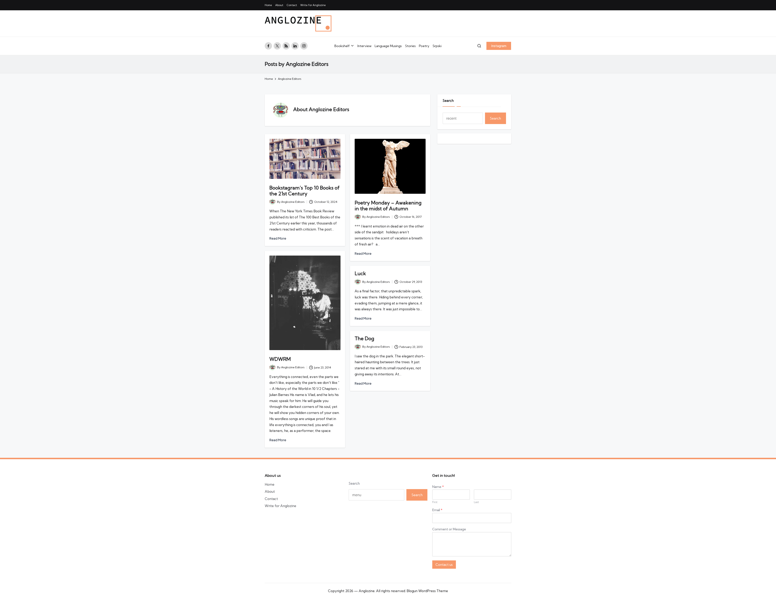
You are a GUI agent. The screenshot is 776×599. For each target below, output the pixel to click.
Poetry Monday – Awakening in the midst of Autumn (388, 206)
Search (448, 100)
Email (437, 510)
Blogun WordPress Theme (427, 591)
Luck (360, 273)
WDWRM (280, 359)
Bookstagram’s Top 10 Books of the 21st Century (304, 191)
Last (476, 502)
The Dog (364, 338)
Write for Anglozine (280, 506)
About (270, 491)
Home (269, 484)
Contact (271, 499)
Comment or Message (449, 529)
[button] (498, 46)
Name (438, 487)
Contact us (444, 564)
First (435, 502)
